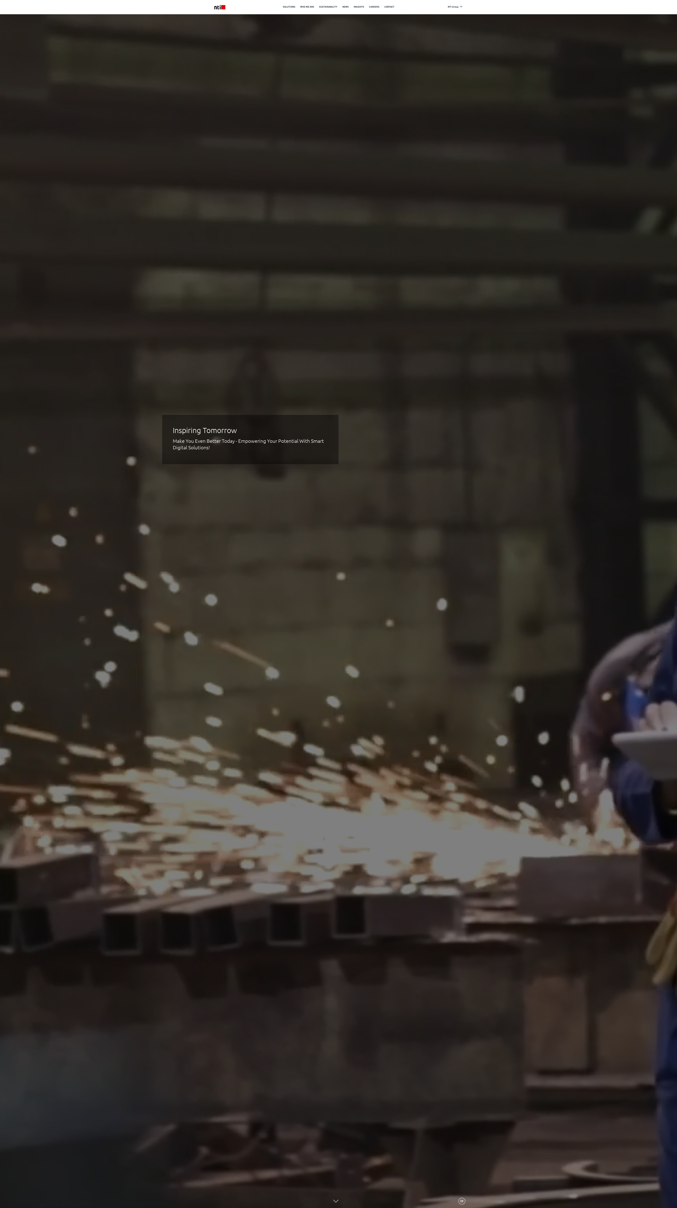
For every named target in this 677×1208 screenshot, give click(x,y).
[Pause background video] (461, 1201)
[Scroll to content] (335, 1201)
